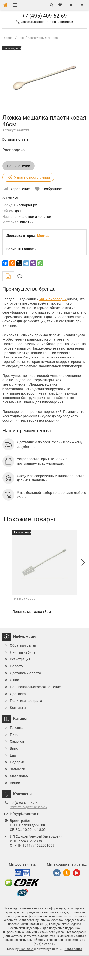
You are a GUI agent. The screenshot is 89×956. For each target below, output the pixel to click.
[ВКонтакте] (5, 263)
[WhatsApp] (40, 263)
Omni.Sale (26, 949)
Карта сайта (73, 949)
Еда (13, 755)
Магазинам (19, 776)
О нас (14, 680)
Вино (14, 748)
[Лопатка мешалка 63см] (44, 562)
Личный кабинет (23, 652)
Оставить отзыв (15, 139)
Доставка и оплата (25, 673)
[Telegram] (26, 263)
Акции (15, 783)
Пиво (14, 735)
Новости (17, 666)
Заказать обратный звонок (28, 807)
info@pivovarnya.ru (25, 814)
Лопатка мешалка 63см (31, 612)
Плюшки (17, 728)
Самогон (17, 741)
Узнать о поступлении (32, 177)
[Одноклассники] (12, 263)
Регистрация (20, 659)
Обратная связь (23, 645)
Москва (43, 236)
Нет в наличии (18, 166)
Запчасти (17, 769)
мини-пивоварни (53, 299)
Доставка (18, 694)
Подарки (17, 762)
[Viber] (33, 263)
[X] (19, 263)
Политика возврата (26, 701)
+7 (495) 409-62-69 (44, 16)
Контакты (18, 708)
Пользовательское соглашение (35, 687)
